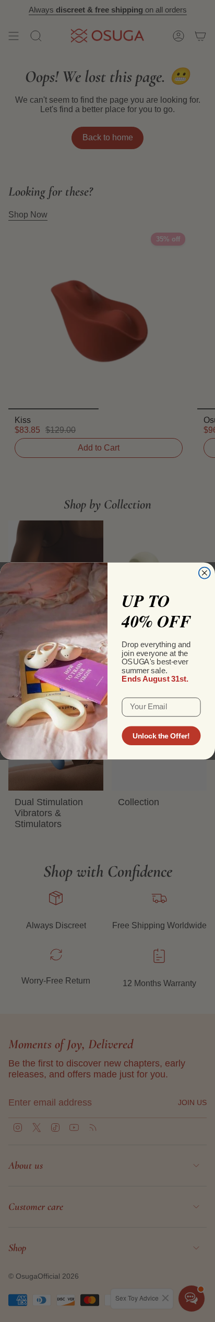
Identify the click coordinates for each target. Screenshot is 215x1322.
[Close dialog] (204, 573)
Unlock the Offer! (161, 736)
